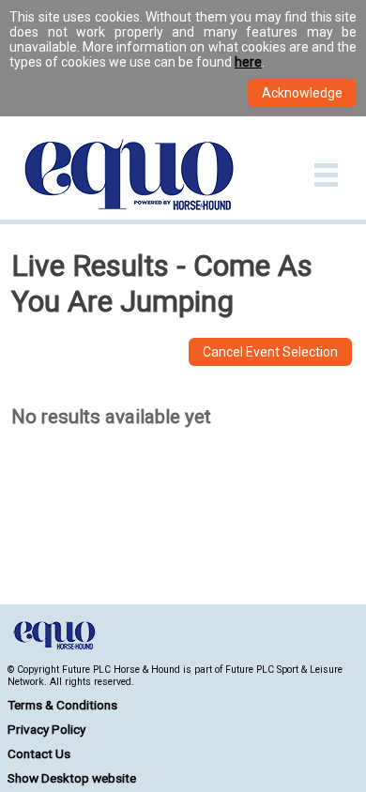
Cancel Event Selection (270, 351)
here (248, 61)
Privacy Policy (46, 729)
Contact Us (39, 753)
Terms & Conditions (62, 704)
